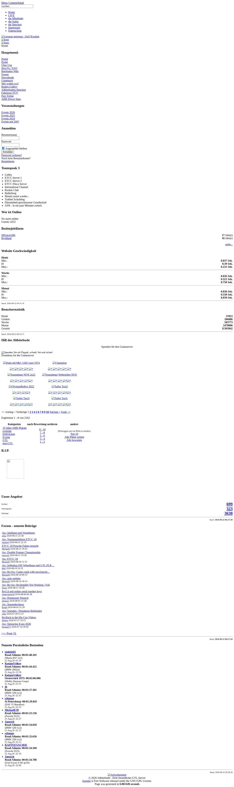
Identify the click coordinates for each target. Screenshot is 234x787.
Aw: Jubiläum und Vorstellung (18, 532)
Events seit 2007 (10, 121)
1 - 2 (42, 441)
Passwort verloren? (11, 155)
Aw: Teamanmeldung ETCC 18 (19, 539)
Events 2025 (8, 115)
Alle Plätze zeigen (74, 437)
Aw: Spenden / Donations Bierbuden (22, 610)
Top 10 (74, 433)
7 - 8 (42, 432)
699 (229, 504)
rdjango (5, 601)
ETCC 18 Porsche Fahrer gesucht (20, 545)
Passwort (6, 141)
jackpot (5, 542)
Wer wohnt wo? (10, 83)
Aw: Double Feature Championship (21, 552)
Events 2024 (8, 118)
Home (11, 12)
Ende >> (66, 412)
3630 (228, 513)
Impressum (14, 27)
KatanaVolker (13, 663)
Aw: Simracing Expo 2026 (16, 623)
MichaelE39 (12, 710)
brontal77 (6, 627)
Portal (4, 62)
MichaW (6, 548)
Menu (4, 2)
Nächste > (55, 412)
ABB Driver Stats (11, 99)
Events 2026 (8, 112)
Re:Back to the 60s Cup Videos (19, 617)
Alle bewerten (74, 440)
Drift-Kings (9, 434)
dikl (4, 568)
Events (6, 437)
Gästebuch (7, 80)
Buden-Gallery (9, 86)
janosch (5, 555)
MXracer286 (8, 235)
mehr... (229, 244)
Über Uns (6, 65)
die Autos (13, 21)
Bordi (4, 607)
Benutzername (9, 134)
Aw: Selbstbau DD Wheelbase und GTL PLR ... (28, 565)
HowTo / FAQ (9, 68)
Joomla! (86, 780)
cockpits (7, 431)
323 (229, 508)
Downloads (7, 77)
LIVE (11, 15)
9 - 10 (42, 429)
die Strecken (15, 24)
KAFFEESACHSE (16, 745)
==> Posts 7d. (8, 633)
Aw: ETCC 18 (10, 558)
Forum (5, 74)
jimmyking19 (8, 594)
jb (6, 686)
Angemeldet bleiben (16, 148)
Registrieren (7, 161)
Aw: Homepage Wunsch (15, 597)
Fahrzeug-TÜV (9, 92)
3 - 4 (42, 438)
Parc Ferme (7, 96)
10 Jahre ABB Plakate (15, 427)
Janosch (9, 721)
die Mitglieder (15, 18)
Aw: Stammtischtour (13, 604)
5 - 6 (42, 435)
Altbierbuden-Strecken (13, 89)
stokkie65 (10, 651)
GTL (5, 440)
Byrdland (6, 238)
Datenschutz (15, 30)
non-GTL (8, 443)
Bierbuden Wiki (10, 71)
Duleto (5, 620)
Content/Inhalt (16, 2)
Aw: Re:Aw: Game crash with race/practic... (26, 571)
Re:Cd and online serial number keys (22, 591)
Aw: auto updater (11, 578)
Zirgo (4, 588)
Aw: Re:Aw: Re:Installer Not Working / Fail (26, 584)
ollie (4, 535)
